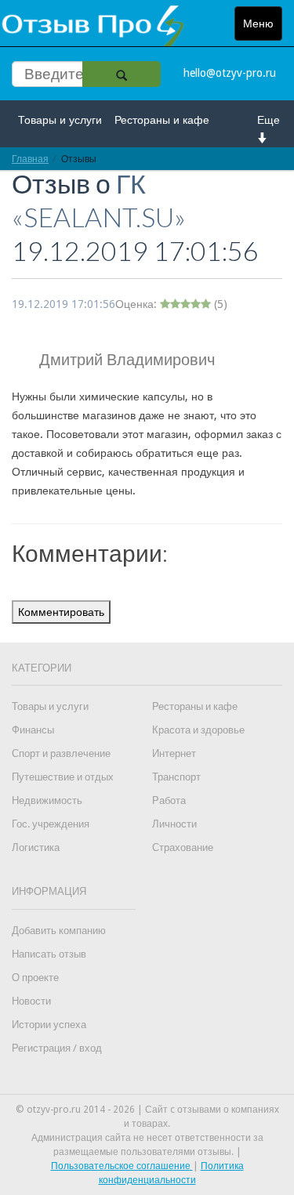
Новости (31, 1001)
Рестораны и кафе (161, 120)
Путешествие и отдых (63, 777)
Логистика (36, 847)
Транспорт (176, 777)
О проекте (35, 977)
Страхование (182, 847)
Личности (174, 824)
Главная (30, 159)
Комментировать (61, 612)
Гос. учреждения (50, 824)
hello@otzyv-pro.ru (229, 73)
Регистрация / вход (57, 1048)
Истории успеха (49, 1024)
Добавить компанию (59, 930)
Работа (169, 800)
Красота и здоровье (198, 730)
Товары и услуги (60, 120)
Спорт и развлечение (61, 753)
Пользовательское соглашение (122, 1166)
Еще (268, 120)
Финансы (33, 730)
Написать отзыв (49, 954)
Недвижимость (47, 800)
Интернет (174, 753)
